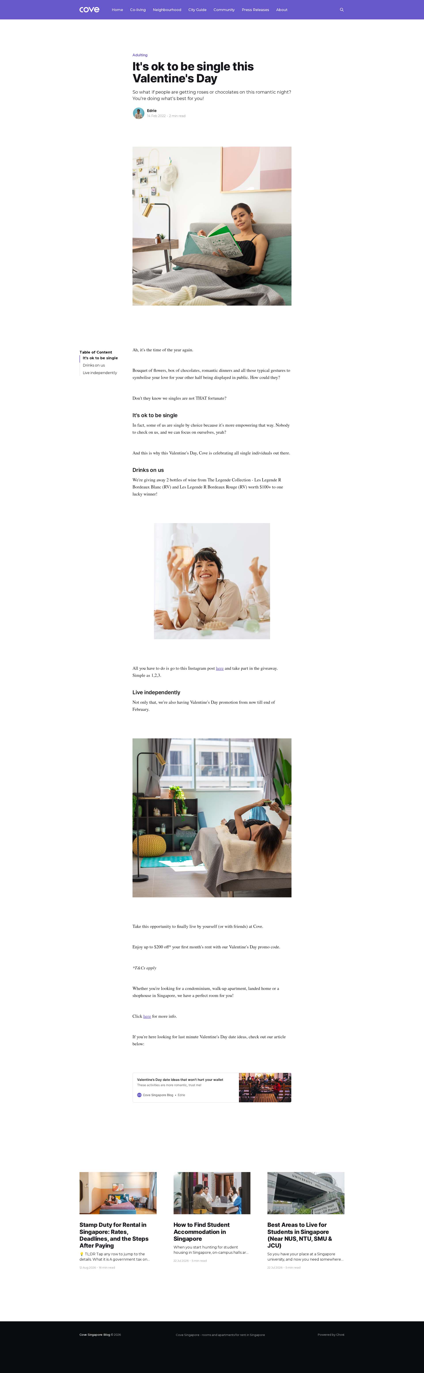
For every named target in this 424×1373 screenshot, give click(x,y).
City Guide (197, 10)
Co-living (138, 10)
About (282, 10)
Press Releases (255, 10)
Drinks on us (94, 365)
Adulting (140, 55)
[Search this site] (341, 9)
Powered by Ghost (331, 1334)
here (220, 668)
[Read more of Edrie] (138, 113)
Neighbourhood (167, 10)
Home (117, 10)
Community (224, 10)
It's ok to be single (100, 358)
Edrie (152, 110)
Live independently (100, 373)
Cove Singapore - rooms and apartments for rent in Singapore (220, 1335)
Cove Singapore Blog (95, 1334)
